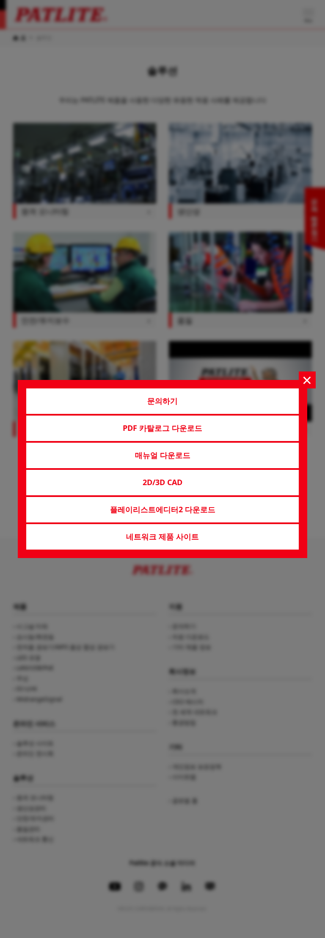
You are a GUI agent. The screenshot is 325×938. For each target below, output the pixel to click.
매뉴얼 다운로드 (162, 455)
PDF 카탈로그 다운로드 (162, 428)
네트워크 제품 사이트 (162, 536)
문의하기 (162, 401)
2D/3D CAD (162, 482)
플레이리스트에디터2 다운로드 (162, 509)
